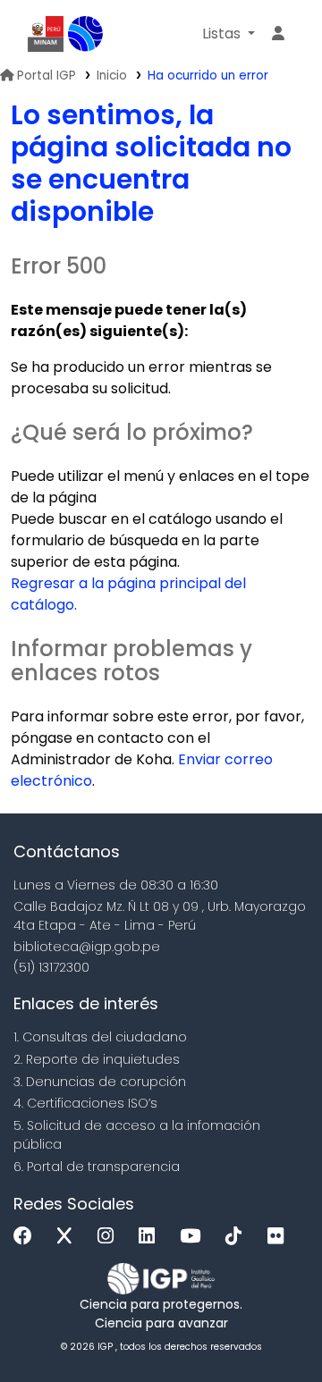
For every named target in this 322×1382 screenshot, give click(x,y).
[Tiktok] (237, 1236)
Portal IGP (46, 75)
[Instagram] (110, 1236)
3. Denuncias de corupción (99, 1082)
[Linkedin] (151, 1236)
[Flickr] (279, 1236)
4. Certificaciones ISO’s (85, 1103)
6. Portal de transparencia (96, 1167)
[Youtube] (194, 1236)
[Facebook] (27, 1236)
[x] (68, 1236)
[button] (228, 34)
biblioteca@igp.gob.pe (86, 947)
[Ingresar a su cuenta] (278, 34)
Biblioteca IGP (86, 34)
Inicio (112, 75)
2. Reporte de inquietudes (96, 1059)
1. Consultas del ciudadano (100, 1037)
